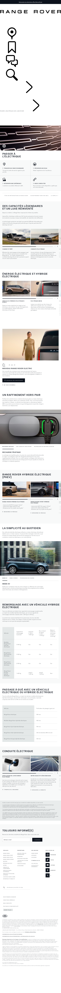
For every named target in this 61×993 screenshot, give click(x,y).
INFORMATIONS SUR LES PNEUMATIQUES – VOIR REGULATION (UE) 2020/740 (18, 936)
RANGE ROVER (6, 853)
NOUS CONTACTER (7, 903)
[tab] (8, 446)
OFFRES (5, 865)
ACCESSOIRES (20, 865)
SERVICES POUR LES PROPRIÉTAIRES (21, 854)
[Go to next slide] (57, 246)
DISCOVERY (34, 857)
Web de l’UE (40, 923)
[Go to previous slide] (55, 246)
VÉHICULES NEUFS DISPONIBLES (7, 871)
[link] (30, 20)
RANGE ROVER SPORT (8, 855)
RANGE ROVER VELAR (8, 857)
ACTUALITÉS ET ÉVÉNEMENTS (34, 866)
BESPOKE (5, 861)
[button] (30, 5)
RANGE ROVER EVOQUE (8, 859)
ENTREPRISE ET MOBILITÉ (9, 878)
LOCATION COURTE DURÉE (9, 876)
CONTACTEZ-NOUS (21, 863)
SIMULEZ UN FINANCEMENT (6, 868)
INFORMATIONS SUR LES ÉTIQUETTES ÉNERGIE (12, 934)
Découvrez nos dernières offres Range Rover (30, 2)
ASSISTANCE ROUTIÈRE (22, 858)
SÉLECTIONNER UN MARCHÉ (9, 896)
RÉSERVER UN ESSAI (7, 863)
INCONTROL (20, 856)
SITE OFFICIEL (34, 863)
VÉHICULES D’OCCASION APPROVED (8, 874)
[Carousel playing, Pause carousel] (4, 146)
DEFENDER (33, 855)
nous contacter (17, 925)
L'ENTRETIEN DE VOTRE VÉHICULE (22, 861)
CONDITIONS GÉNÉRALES (9, 900)
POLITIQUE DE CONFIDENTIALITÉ (10, 906)
